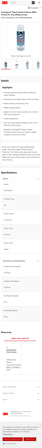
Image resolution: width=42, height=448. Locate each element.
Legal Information (16, 411)
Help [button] (5, 400)
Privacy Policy (27, 411)
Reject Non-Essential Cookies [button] (12, 439)
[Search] (33, 2)
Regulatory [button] (9, 393)
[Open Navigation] (39, 3)
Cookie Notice (8, 434)
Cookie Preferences (17, 413)
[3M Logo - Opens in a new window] (5, 2)
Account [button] (34, 8)
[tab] (20, 338)
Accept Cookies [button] (29, 439)
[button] (10, 443)
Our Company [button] (9, 387)
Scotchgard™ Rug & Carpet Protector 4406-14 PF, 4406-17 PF (11, 351)
